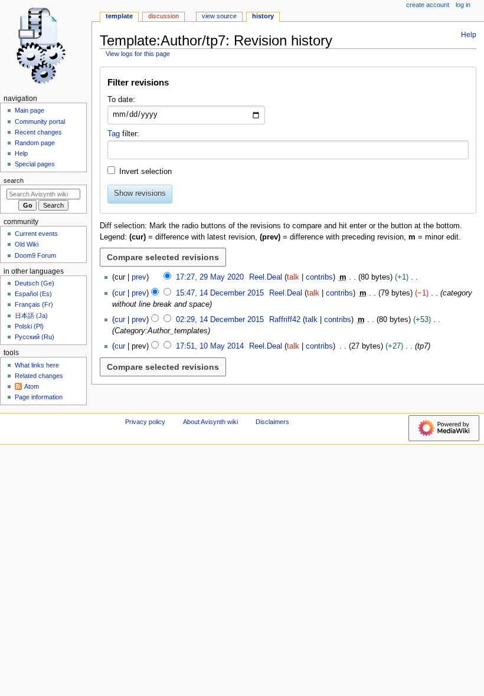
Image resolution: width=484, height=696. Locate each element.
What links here (37, 365)
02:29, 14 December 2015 (220, 320)
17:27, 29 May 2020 (210, 277)
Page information (39, 396)
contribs (319, 277)
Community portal (40, 121)
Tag (113, 134)
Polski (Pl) (29, 326)
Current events (36, 233)
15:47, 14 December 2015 (220, 293)
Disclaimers (272, 421)
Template (119, 15)
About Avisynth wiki (210, 421)
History (263, 15)
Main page (29, 110)
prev (139, 277)
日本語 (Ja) (31, 315)
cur (120, 293)
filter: (123, 134)
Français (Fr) (34, 304)
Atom (31, 386)
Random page (35, 142)
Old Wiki (26, 244)
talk (293, 277)
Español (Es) (33, 293)
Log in (463, 4)
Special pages (35, 164)
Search (14, 180)
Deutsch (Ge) (34, 283)
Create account (427, 4)
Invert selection (145, 172)
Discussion (163, 15)
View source (219, 15)
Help (468, 35)
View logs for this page (138, 53)
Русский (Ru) (34, 336)
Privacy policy (145, 421)
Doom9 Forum (35, 255)
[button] (287, 85)
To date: (121, 100)
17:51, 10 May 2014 (210, 346)
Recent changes (38, 132)
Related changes (39, 375)
